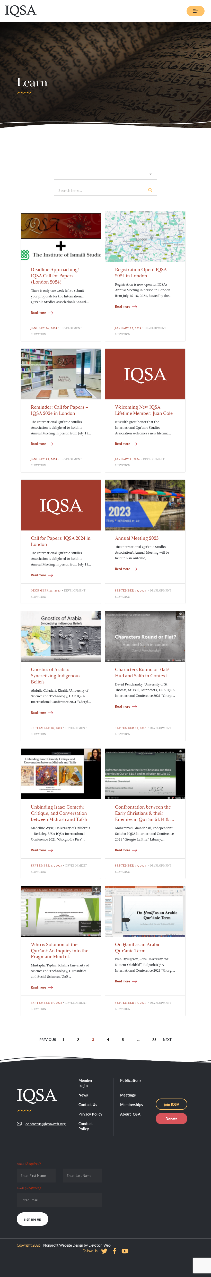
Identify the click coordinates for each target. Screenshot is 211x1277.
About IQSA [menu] (130, 1114)
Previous (47, 1039)
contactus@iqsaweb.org (45, 1123)
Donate (171, 1118)
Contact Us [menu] (87, 1104)
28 (154, 1039)
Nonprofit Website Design (63, 1245)
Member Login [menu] (85, 1083)
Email (29, 1188)
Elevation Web (99, 1245)
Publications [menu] (130, 1080)
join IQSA (171, 1104)
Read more (38, 313)
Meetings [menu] (128, 1095)
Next (167, 1039)
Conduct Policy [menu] (85, 1126)
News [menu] (83, 1095)
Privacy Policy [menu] (90, 1114)
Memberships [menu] (131, 1104)
